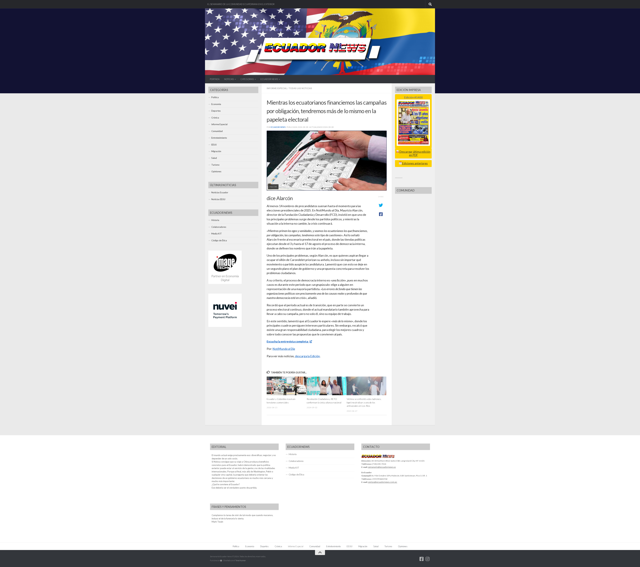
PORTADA (215, 79)
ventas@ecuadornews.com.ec (382, 482)
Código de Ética (219, 240)
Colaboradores (218, 227)
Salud (214, 158)
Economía (216, 104)
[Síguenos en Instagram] (427, 559)
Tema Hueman (240, 560)
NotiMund (283, 349)
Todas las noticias (300, 88)
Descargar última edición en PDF (414, 153)
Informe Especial (277, 88)
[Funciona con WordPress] (221, 561)
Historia (215, 220)
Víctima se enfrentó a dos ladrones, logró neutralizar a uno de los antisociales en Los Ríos (364, 402)
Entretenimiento (219, 137)
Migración (216, 151)
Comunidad (217, 131)
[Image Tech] (225, 283)
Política (215, 97)
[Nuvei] (225, 326)
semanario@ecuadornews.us (382, 467)
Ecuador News (278, 127)
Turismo (215, 164)
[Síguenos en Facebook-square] (421, 559)
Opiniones (216, 171)
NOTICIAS (229, 79)
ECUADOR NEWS (269, 79)
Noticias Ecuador (219, 192)
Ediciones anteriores (415, 163)
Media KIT (216, 233)
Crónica (215, 117)
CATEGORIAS (247, 79)
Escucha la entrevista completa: (288, 341)
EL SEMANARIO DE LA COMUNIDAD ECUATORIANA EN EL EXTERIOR (240, 4)
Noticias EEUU (218, 199)
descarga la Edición (307, 356)
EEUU (214, 144)
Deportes (216, 110)
